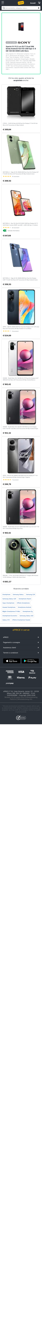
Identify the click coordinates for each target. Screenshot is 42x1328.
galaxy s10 (6, 620)
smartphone (6, 594)
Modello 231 (9, 697)
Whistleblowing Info (25, 699)
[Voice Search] (38, 8)
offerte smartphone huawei (21, 620)
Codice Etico (20, 697)
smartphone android (24, 607)
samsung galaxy (18, 594)
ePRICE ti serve (21, 629)
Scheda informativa (13, 230)
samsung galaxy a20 (26, 615)
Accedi (32, 3)
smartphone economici (9, 615)
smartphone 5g (28, 611)
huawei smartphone (8, 607)
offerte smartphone (23, 603)
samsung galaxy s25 (9, 599)
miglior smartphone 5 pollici (11, 611)
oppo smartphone (8, 603)
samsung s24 (30, 594)
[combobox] (21, 8)
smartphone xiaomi (25, 599)
